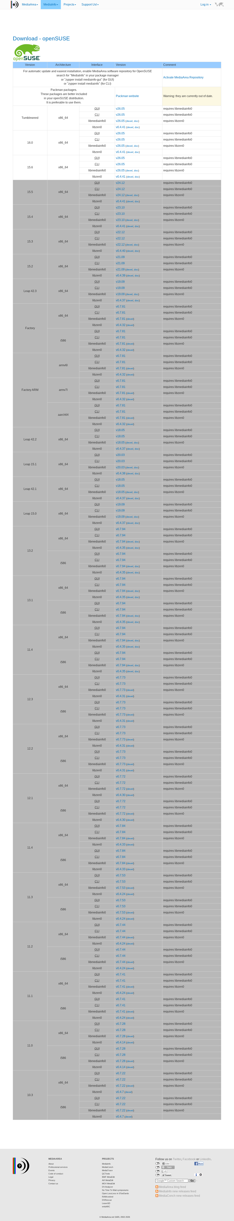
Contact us (53, 1183)
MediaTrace (107, 1170)
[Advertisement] (117, 23)
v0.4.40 (120, 250)
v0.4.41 (120, 127)
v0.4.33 (120, 844)
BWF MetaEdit (108, 1177)
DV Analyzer (107, 1187)
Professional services (58, 1167)
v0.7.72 (120, 776)
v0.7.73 (120, 677)
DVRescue (107, 1200)
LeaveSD (106, 1203)
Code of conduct (55, 1174)
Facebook (189, 1159)
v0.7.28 (120, 1023)
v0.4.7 (120, 1091)
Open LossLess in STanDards (115, 1193)
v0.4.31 (120, 696)
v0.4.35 (120, 547)
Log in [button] (205, 4)
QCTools (106, 1174)
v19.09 (120, 281)
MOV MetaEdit (108, 1183)
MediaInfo (50, 4)
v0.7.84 (120, 825)
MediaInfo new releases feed (177, 1191)
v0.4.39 (120, 275)
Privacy (51, 1180)
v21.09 (120, 257)
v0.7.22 (120, 1073)
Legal (50, 1177)
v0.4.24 (120, 894)
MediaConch (107, 1167)
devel (129, 121)
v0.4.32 (120, 325)
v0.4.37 (120, 300)
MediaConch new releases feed (179, 1195)
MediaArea (29, 4)
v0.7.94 (120, 529)
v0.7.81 (120, 306)
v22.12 (120, 232)
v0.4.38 (120, 473)
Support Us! (89, 4)
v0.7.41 (120, 974)
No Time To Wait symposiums (115, 1190)
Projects (69, 4)
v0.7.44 (120, 924)
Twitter (177, 1159)
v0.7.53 (120, 875)
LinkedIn (205, 1159)
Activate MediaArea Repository (183, 77)
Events (51, 1170)
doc (136, 121)
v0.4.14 (120, 1042)
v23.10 (120, 207)
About (51, 1164)
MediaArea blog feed (172, 1186)
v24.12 (120, 182)
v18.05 (120, 430)
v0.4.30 (120, 795)
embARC (106, 1206)
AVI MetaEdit (107, 1180)
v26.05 (120, 108)
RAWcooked (107, 1197)
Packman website (127, 96)
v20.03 (120, 454)
